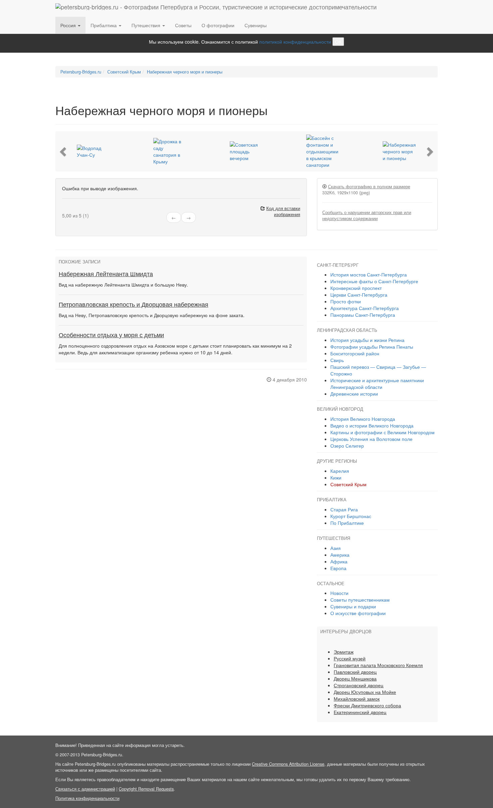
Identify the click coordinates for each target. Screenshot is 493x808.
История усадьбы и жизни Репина (367, 340)
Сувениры (255, 25)
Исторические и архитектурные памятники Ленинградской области (377, 383)
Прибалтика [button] (104, 25)
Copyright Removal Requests (146, 789)
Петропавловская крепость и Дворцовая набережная (133, 304)
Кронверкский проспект (356, 288)
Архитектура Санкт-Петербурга (364, 308)
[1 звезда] (64, 209)
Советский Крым (348, 484)
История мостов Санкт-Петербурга (368, 274)
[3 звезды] (72, 209)
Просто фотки (345, 301)
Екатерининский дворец (360, 712)
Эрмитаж (343, 651)
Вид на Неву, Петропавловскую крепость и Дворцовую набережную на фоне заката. (151, 315)
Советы (183, 25)
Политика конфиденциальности (87, 798)
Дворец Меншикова (355, 678)
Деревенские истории (354, 393)
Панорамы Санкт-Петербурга (362, 314)
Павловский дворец (355, 671)
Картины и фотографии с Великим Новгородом (382, 432)
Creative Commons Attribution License (288, 764)
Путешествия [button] (146, 25)
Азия (335, 548)
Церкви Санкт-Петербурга (358, 294)
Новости (339, 593)
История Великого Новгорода (362, 418)
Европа (338, 568)
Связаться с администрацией (85, 789)
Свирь (337, 360)
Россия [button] (68, 25)
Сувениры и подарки (353, 606)
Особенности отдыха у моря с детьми (111, 335)
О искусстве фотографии (358, 613)
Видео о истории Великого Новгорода (372, 425)
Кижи (335, 477)
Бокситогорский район (354, 353)
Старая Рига (344, 509)
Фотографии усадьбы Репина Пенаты (371, 346)
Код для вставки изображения (283, 211)
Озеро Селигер (347, 445)
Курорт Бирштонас (350, 516)
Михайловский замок (357, 698)
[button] (63, 151)
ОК (338, 41)
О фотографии (218, 25)
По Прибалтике (347, 522)
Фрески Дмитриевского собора (367, 705)
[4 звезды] (76, 209)
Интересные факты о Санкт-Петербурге (374, 281)
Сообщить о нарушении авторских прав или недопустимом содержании (366, 215)
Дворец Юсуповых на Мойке (365, 692)
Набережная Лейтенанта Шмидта (106, 274)
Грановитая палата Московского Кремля (378, 665)
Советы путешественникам (360, 599)
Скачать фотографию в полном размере (369, 187)
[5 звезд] (80, 209)
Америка (339, 554)
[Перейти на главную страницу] (216, 8)
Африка (338, 561)
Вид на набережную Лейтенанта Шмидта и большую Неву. (123, 284)
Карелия (339, 470)
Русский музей (350, 658)
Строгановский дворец (358, 685)
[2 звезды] (68, 209)
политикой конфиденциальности (295, 41)
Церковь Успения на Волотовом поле (371, 439)
